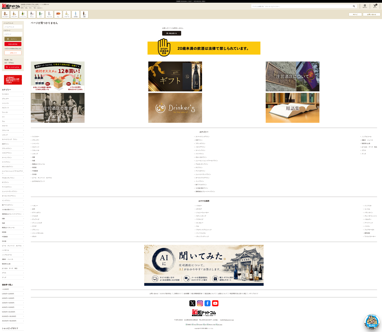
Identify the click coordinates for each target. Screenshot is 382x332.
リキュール (5, 130)
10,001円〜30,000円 (9, 316)
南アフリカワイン (7, 205)
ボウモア (199, 209)
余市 (33, 209)
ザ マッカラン (36, 212)
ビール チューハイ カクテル (11, 245)
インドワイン (6, 200)
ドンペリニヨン (201, 233)
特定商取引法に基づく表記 (238, 293)
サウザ (34, 226)
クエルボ (35, 216)
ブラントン (35, 229)
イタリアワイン (7, 153)
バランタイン (368, 212)
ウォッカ (5, 112)
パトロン (367, 226)
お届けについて (223, 293)
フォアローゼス (369, 229)
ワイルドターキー (370, 236)
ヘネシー (35, 205)
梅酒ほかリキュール (8, 227)
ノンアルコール (7, 255)
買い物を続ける (171, 33)
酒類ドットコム (209, 328)
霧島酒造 (367, 233)
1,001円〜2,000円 (8, 294)
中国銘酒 (5, 236)
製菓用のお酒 (6, 264)
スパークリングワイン (203, 136)
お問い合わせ (371, 14)
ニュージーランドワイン (9, 191)
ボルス (34, 236)
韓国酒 (4, 232)
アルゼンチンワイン (8, 178)
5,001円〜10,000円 (8, 312)
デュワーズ (35, 219)
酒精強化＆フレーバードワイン (11, 214)
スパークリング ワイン (9, 139)
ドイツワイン (6, 162)
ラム (3, 121)
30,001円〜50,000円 (9, 321)
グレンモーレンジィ (370, 216)
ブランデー (5, 98)
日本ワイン (5, 144)
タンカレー (199, 223)
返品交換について (210, 293)
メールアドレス (8, 23)
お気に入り (13, 53)
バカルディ (367, 219)
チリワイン (5, 182)
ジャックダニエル (37, 233)
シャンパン (5, 103)
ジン (3, 117)
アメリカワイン (7, 187)
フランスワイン (7, 148)
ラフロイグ (199, 219)
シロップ (5, 135)
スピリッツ (5, 107)
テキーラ (5, 126)
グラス (4, 273)
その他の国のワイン (8, 209)
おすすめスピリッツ (38, 181)
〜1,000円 (5, 289)
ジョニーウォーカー (202, 212)
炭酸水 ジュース (7, 259)
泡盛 (3, 223)
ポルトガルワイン (7, 166)
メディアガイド (253, 293)
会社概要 (186, 293)
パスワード (6, 30)
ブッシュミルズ (37, 223)
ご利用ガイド (177, 293)
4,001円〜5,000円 (8, 307)
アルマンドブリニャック (204, 229)
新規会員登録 (12, 44)
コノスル (367, 209)
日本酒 (4, 241)
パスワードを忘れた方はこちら (13, 48)
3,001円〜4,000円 (8, 303)
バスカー (199, 205)
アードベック (368, 223)
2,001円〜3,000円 (8, 298)
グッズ (4, 277)
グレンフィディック (202, 236)
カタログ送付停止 (165, 293)
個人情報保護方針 (197, 293)
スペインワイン (7, 157)
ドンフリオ (367, 205)
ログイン (365, 7)
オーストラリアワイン (9, 196)
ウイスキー (5, 94)
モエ (197, 226)
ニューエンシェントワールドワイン (12, 172)
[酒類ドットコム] (11, 6)
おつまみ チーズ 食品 (9, 268)
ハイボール (5, 250)
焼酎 (3, 218)
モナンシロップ (201, 216)
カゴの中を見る (14, 67)
